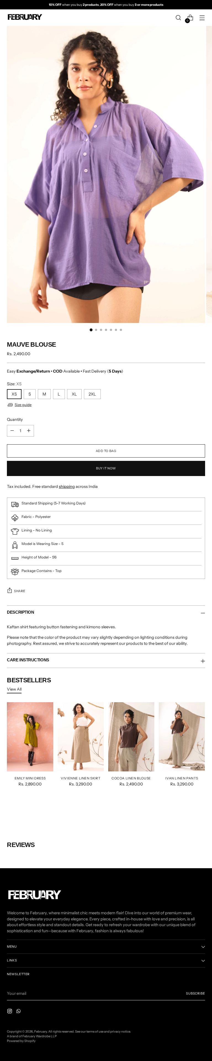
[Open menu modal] (202, 17)
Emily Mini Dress (30, 778)
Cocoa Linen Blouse (131, 778)
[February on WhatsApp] (19, 1012)
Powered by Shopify (21, 1041)
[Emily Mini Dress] (30, 736)
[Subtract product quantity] (12, 430)
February (40, 1031)
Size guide (23, 404)
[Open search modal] (178, 17)
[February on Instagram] (10, 1012)
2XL (92, 394)
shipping (67, 486)
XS (14, 394)
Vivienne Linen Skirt (80, 778)
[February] (25, 18)
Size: (14, 383)
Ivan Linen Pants (181, 778)
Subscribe (195, 993)
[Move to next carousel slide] (200, 811)
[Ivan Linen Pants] (182, 736)
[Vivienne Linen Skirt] (81, 736)
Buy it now (106, 468)
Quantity (15, 419)
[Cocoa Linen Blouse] (131, 736)
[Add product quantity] (29, 430)
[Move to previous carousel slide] (187, 811)
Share (19, 591)
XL (74, 394)
